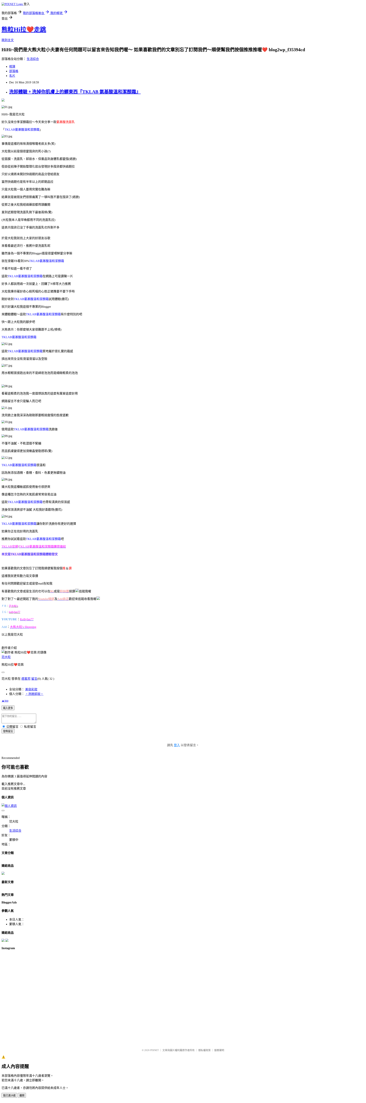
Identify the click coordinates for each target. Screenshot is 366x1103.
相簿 (12, 66)
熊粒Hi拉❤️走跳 (24, 29)
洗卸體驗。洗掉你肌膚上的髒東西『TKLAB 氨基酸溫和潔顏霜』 (75, 91)
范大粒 (6, 657)
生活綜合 (33, 59)
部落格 (13, 71)
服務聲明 (219, 1050)
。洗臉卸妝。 (34, 694)
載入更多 (8, 708)
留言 (34, 678)
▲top (5, 700)
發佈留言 (8, 731)
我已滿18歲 (9, 1095)
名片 (12, 75)
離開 (21, 1095)
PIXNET (154, 1050)
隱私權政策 (204, 1050)
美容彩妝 (31, 689)
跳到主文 (8, 40)
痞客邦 (25, 678)
